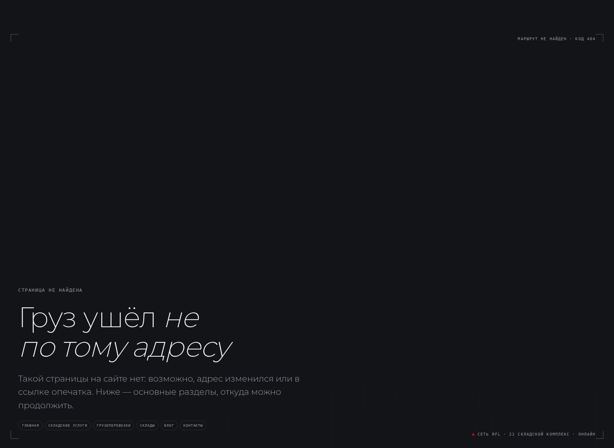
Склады (147, 425)
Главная (30, 425)
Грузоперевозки (113, 425)
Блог (169, 425)
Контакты (193, 425)
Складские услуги (67, 425)
